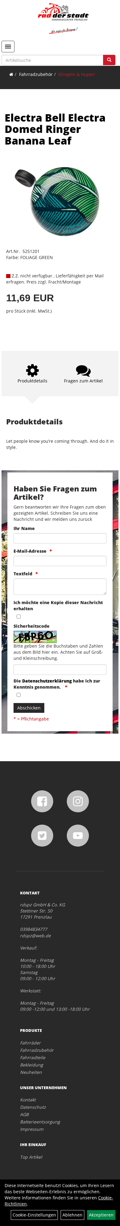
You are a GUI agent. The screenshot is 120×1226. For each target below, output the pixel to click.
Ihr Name (24, 528)
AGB (24, 1114)
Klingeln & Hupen (76, 74)
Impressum (31, 1129)
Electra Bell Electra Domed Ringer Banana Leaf (55, 129)
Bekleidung (31, 1065)
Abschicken (29, 708)
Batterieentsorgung (40, 1122)
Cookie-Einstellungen (34, 1215)
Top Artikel (31, 1157)
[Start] (11, 74)
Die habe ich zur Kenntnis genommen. (57, 684)
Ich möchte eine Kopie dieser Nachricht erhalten (58, 605)
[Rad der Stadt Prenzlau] (63, 18)
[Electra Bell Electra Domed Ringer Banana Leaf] (60, 202)
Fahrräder (30, 1043)
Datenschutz (33, 1107)
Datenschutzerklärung (47, 681)
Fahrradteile (32, 1057)
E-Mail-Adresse (30, 551)
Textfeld (23, 574)
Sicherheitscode (32, 626)
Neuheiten (31, 1072)
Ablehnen (72, 1215)
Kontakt (28, 1100)
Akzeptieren (101, 1215)
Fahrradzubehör (36, 74)
